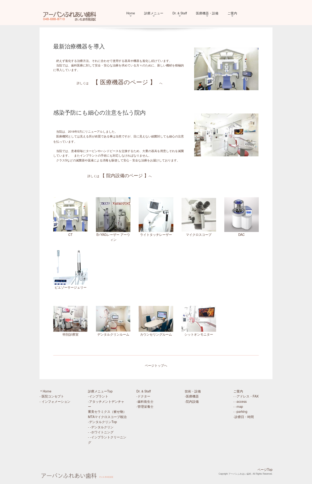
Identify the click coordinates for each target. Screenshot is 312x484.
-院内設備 (193, 401)
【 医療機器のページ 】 (124, 81)
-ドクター (143, 396)
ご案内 (232, 13)
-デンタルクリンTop (102, 421)
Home (130, 13)
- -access (240, 401)
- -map (238, 406)
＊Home (45, 391)
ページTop (264, 469)
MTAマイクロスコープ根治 (107, 416)
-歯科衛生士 (144, 401)
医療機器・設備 (207, 13)
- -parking (240, 411)
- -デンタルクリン (101, 427)
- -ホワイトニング (101, 432)
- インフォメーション (55, 401)
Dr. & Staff (179, 13)
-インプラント (98, 396)
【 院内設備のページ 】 (124, 175)
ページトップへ (156, 365)
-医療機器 (195, 396)
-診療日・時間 (243, 416)
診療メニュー (153, 13)
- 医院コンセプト (52, 396)
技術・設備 (193, 391)
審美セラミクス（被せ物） (107, 411)
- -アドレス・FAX (246, 396)
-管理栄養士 (144, 406)
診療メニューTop (100, 391)
